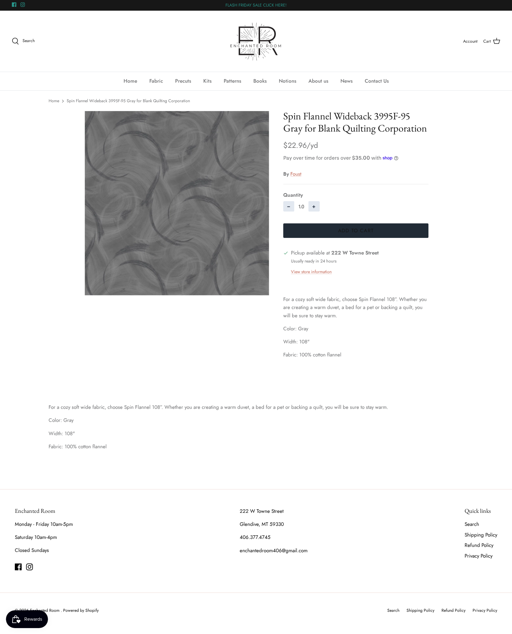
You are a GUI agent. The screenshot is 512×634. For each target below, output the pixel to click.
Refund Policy (479, 545)
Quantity (293, 195)
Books (260, 80)
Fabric (156, 80)
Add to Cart (356, 230)
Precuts (183, 80)
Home (130, 80)
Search (472, 524)
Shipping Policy (481, 534)
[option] (177, 203)
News (346, 80)
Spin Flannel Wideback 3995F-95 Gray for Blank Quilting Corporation (128, 101)
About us (318, 80)
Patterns (232, 80)
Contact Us (377, 80)
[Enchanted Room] (256, 41)
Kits (207, 80)
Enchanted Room (45, 610)
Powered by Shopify (81, 610)
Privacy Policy (478, 555)
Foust (295, 173)
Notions (287, 80)
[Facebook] (14, 4)
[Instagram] (22, 4)
